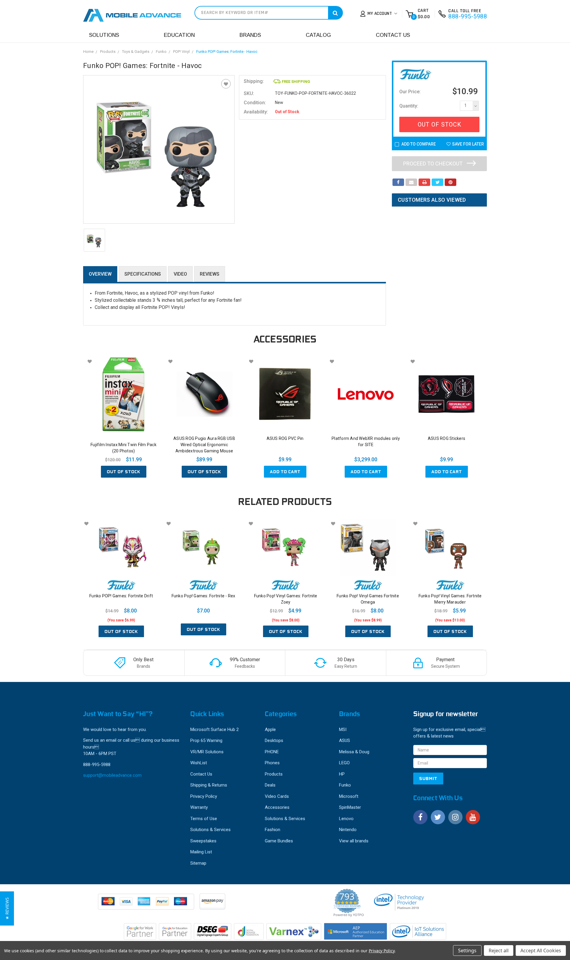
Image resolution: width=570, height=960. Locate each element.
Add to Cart (285, 472)
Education (179, 35)
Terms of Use (203, 818)
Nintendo (348, 829)
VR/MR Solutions (207, 751)
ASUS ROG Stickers (446, 438)
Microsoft (348, 796)
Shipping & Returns (208, 785)
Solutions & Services (210, 829)
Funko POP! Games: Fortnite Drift (121, 595)
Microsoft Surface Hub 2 (214, 729)
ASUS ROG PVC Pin (285, 438)
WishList (198, 762)
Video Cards (277, 796)
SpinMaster (350, 807)
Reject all (499, 950)
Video (180, 274)
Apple (270, 729)
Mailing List (201, 852)
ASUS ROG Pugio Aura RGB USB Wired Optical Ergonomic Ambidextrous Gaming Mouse (204, 444)
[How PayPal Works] (146, 904)
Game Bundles (279, 841)
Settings (467, 950)
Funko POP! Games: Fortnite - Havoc (226, 51)
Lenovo (346, 818)
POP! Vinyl (181, 51)
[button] (7, 908)
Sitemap (198, 863)
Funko (161, 51)
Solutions (104, 35)
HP (342, 774)
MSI (342, 729)
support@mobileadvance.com (112, 775)
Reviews (209, 274)
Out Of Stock (439, 124)
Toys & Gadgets (135, 51)
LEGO (344, 762)
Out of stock (123, 472)
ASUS (344, 740)
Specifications (142, 274)
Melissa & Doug (354, 751)
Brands (250, 35)
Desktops (274, 740)
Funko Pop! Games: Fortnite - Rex (203, 595)
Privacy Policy (203, 796)
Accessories (277, 807)
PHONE (272, 751)
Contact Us (393, 35)
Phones (272, 762)
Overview (100, 274)
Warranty (199, 807)
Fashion (272, 829)
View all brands (353, 841)
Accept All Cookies (540, 950)
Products (107, 51)
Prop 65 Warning (206, 740)
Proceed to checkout (433, 163)
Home (88, 51)
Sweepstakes (203, 841)
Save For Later (468, 144)
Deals (270, 785)
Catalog (318, 35)
